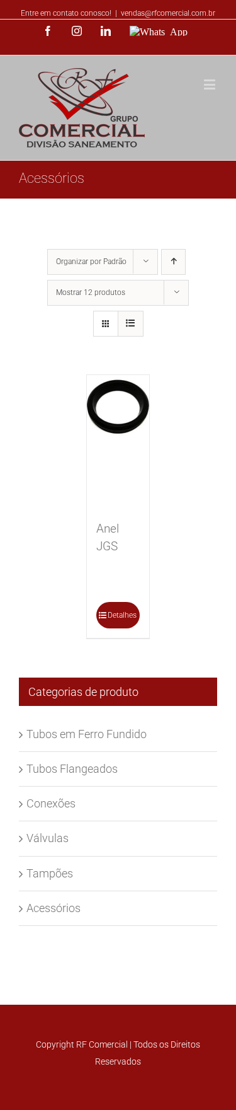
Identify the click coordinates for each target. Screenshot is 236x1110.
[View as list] (130, 323)
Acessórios (53, 908)
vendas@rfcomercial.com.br (168, 13)
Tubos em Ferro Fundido (86, 734)
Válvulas (47, 838)
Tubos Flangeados (72, 768)
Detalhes (122, 615)
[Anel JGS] (118, 441)
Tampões (49, 873)
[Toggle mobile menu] (210, 84)
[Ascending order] (173, 262)
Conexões (51, 803)
